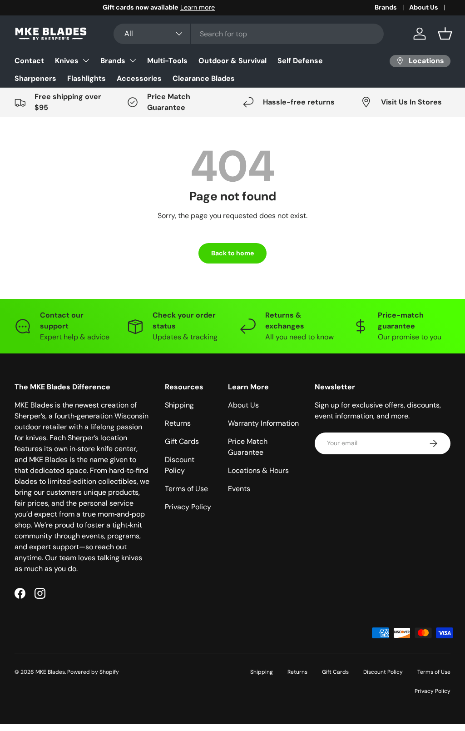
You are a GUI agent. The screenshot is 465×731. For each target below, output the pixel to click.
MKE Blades (50, 672)
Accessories (139, 78)
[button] (445, 34)
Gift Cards (182, 441)
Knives (67, 60)
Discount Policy (383, 672)
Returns (178, 423)
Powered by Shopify (93, 672)
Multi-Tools (167, 60)
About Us (423, 7)
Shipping (179, 405)
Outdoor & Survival (232, 60)
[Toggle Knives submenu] (85, 60)
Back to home (232, 253)
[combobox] (249, 34)
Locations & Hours (258, 470)
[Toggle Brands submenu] (132, 60)
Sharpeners (35, 78)
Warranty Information (263, 423)
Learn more (109, 7)
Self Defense (300, 60)
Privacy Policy (188, 507)
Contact (29, 60)
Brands (386, 7)
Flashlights (86, 78)
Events (239, 488)
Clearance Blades (204, 78)
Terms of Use (186, 488)
